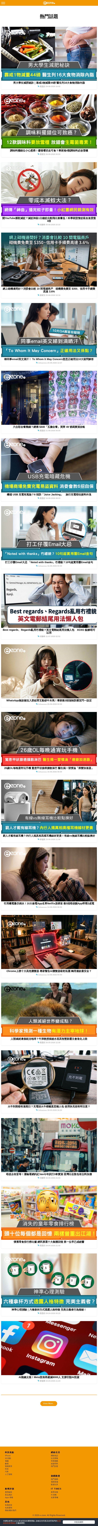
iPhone (8, 1456)
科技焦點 (9, 1452)
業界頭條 (54, 1492)
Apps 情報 (9, 1497)
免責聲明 (8, 1508)
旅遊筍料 (54, 1464)
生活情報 (54, 1458)
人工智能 (8, 1474)
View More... (48, 1403)
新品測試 (8, 1495)
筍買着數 (54, 1461)
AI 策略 (54, 1495)
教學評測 (9, 1489)
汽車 (7, 1472)
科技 (7, 1469)
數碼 (7, 1464)
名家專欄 (54, 1497)
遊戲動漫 (55, 1476)
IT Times (56, 1489)
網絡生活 (55, 1452)
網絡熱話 (54, 1456)
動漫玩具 (54, 1484)
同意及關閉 (78, 1522)
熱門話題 (54, 1466)
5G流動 (8, 1458)
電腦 (7, 1461)
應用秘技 (8, 1492)
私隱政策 (8, 1505)
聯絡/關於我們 (10, 1510)
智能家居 (8, 1466)
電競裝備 (54, 1482)
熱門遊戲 (54, 1479)
